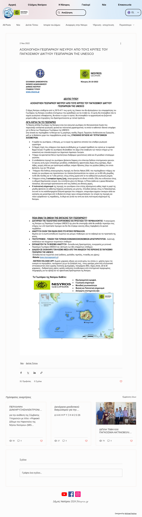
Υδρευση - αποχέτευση (103, 25)
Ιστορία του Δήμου (52, 25)
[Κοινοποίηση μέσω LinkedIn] (34, 372)
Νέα (18, 25)
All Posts (7, 25)
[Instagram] (78, 494)
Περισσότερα (125, 25)
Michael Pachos (130, 513)
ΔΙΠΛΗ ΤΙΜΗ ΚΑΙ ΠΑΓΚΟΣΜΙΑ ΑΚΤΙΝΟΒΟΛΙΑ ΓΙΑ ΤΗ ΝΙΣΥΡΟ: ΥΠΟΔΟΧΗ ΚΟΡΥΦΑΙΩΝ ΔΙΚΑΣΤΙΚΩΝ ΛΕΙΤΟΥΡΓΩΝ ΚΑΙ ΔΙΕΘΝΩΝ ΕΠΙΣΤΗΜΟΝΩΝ (115, 431)
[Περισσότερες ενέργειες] (120, 43)
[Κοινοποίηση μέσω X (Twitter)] (27, 372)
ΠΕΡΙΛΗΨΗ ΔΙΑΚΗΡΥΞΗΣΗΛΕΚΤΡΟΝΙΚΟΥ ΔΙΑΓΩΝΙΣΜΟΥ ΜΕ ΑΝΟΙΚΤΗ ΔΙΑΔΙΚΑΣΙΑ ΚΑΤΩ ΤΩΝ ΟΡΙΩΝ (25, 408)
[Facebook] (71, 494)
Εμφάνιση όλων (129, 397)
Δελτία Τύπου (32, 25)
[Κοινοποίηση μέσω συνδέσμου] (41, 372)
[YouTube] (64, 494)
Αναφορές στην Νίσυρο (76, 25)
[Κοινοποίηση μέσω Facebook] (21, 372)
